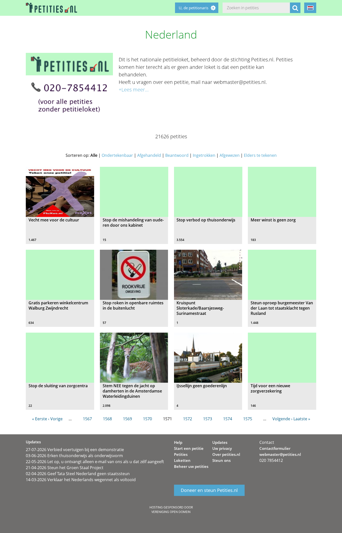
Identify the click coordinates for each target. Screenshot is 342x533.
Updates (219, 442)
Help (178, 442)
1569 (127, 419)
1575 (247, 419)
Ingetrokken (204, 155)
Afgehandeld (149, 155)
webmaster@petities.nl (280, 454)
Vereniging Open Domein (171, 512)
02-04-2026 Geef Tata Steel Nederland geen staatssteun (78, 473)
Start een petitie (189, 448)
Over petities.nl (226, 454)
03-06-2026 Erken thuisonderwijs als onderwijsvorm (74, 455)
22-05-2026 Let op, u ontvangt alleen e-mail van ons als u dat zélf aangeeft (95, 461)
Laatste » (301, 419)
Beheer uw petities (191, 466)
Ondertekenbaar (117, 155)
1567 (87, 419)
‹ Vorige (55, 419)
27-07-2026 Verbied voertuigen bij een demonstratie (75, 449)
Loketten (182, 460)
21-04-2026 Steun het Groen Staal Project (64, 467)
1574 (227, 419)
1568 (107, 419)
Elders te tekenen (260, 155)
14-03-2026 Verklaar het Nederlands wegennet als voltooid (81, 479)
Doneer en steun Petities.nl (209, 490)
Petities (181, 454)
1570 (147, 419)
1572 (187, 419)
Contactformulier (274, 448)
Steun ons (221, 460)
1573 (207, 419)
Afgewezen (230, 155)
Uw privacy (222, 448)
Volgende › (282, 419)
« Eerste (39, 419)
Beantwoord (177, 155)
